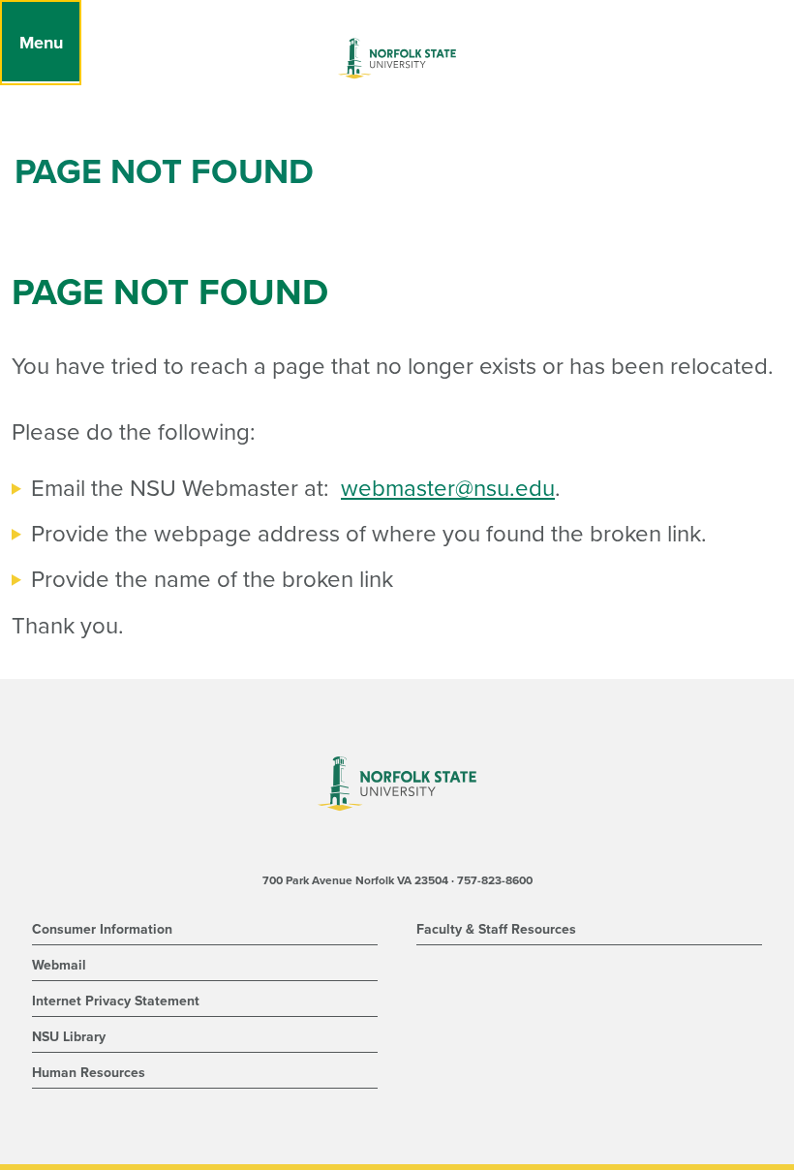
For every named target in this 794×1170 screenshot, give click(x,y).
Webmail (59, 965)
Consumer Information (102, 929)
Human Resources (88, 1072)
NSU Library (69, 1037)
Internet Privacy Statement (115, 1001)
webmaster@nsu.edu (448, 489)
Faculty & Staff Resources (496, 929)
